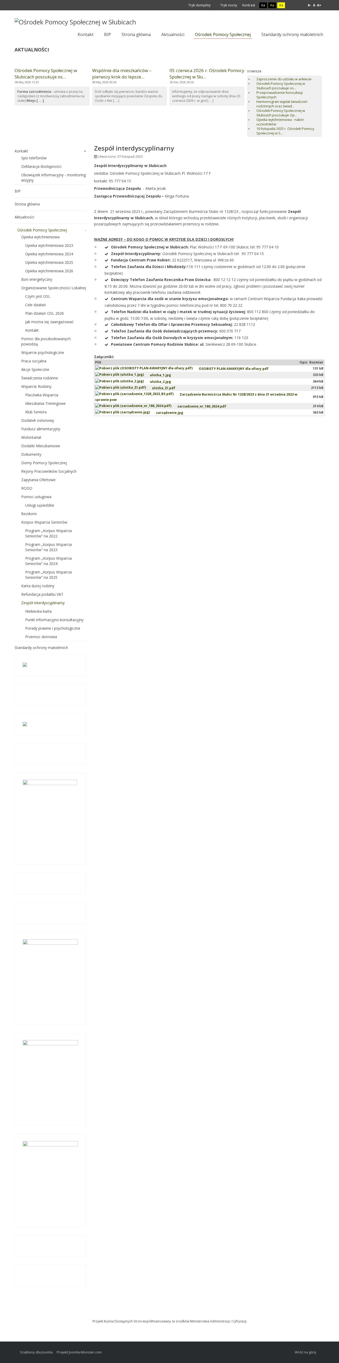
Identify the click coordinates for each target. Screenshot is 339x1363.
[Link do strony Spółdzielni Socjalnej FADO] (170, 1313)
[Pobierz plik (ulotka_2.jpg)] (122, 381)
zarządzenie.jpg (169, 412)
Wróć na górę (305, 1352)
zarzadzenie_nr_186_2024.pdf (201, 406)
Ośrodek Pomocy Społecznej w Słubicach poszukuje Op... (280, 112)
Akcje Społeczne (35, 369)
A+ (319, 5)
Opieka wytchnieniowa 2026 (49, 270)
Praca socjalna (33, 360)
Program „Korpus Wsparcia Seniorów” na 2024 (48, 561)
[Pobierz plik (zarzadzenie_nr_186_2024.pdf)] (136, 406)
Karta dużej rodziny (37, 585)
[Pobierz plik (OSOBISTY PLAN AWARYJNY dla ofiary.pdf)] (147, 368)
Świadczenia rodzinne (39, 377)
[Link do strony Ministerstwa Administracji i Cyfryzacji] (169, 1313)
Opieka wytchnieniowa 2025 (49, 262)
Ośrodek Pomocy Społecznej (42, 230)
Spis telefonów (34, 157)
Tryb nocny (228, 5)
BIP (18, 191)
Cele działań (35, 304)
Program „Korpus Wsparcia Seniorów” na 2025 (48, 574)
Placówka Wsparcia (41, 394)
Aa (263, 5)
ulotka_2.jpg (160, 381)
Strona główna (27, 204)
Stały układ (293, 5)
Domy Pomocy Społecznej (44, 462)
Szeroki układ (298, 5)
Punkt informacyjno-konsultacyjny (54, 619)
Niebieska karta (38, 611)
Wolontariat (31, 437)
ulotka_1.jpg (160, 375)
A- (309, 5)
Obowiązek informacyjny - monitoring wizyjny (53, 177)
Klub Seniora (36, 411)
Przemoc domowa (41, 636)
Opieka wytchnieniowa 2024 (49, 253)
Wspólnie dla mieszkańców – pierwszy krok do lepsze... (121, 73)
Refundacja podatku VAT (42, 594)
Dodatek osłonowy (37, 420)
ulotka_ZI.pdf (163, 388)
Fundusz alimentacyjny (40, 428)
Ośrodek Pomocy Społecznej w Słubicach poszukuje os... (46, 73)
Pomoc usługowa (36, 496)
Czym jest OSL (37, 296)
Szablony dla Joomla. (36, 1352)
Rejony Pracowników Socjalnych (49, 471)
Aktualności (24, 217)
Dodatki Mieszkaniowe (40, 445)
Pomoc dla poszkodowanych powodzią (46, 341)
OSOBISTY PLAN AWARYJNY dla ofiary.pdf (234, 368)
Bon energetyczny (36, 279)
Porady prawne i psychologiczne (52, 628)
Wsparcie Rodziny (36, 386)
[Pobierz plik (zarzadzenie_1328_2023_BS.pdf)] (137, 394)
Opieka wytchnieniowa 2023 (49, 245)
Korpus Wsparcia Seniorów (44, 522)
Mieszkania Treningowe (45, 403)
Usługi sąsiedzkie (39, 505)
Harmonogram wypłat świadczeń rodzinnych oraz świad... (281, 103)
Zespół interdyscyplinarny (43, 602)
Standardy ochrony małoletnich (41, 647)
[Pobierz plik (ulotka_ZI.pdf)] (123, 388)
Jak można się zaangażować (49, 321)
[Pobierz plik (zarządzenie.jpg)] (125, 412)
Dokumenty (31, 454)
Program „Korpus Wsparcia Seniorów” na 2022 (48, 533)
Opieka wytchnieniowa (40, 236)
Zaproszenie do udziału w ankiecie (283, 79)
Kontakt (21, 151)
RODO (26, 488)
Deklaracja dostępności (41, 166)
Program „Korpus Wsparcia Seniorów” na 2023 (48, 547)
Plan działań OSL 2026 (44, 313)
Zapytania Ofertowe (38, 479)
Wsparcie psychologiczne (42, 352)
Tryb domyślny (199, 5)
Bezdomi (29, 513)
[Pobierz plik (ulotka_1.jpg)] (122, 375)
